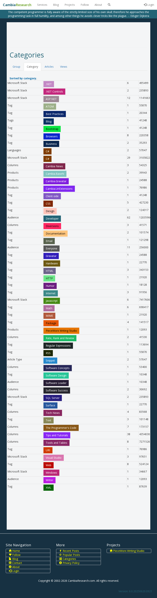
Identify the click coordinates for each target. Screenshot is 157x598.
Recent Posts (70, 551)
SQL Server (53, 398)
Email (49, 241)
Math (49, 308)
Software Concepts (58, 368)
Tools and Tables (56, 443)
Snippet (50, 360)
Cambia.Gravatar (56, 181)
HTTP (49, 278)
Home (15, 551)
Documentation (55, 233)
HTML (49, 271)
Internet (51, 293)
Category (32, 66)
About (98, 5)
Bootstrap (52, 129)
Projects (70, 5)
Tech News (53, 413)
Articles (49, 66)
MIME (49, 315)
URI (48, 450)
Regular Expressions (58, 345)
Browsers (52, 136)
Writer (49, 480)
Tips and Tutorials (57, 435)
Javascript (52, 301)
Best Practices (55, 114)
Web (48, 465)
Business (51, 144)
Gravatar (51, 256)
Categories (69, 559)
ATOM (50, 106)
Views (63, 66)
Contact (16, 563)
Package (51, 323)
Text (48, 420)
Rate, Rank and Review (60, 338)
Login (150, 5)
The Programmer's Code (61, 428)
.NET (49, 84)
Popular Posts (71, 555)
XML (48, 487)
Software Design (56, 375)
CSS (48, 203)
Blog (56, 5)
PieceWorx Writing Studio (61, 330)
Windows (51, 472)
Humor (50, 286)
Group (16, 66)
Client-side (52, 196)
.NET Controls (54, 91)
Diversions (52, 226)
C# (47, 151)
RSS (48, 353)
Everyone (51, 248)
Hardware (52, 263)
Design (50, 211)
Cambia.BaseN (55, 174)
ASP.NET (51, 99)
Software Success (57, 390)
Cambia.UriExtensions (59, 188)
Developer (52, 218)
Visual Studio (53, 457)
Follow (85, 5)
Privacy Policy (70, 563)
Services (42, 5)
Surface (50, 405)
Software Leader (56, 383)
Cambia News (54, 166)
